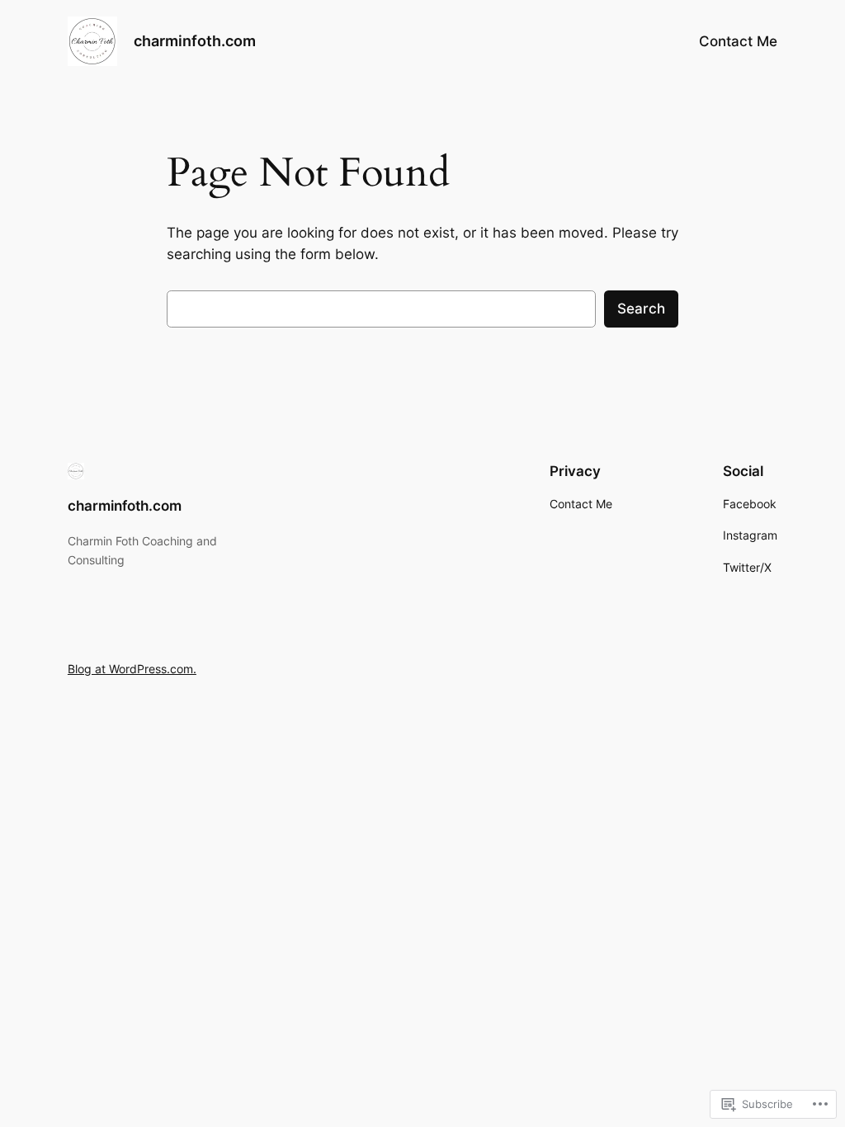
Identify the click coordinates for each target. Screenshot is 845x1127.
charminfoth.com (195, 41)
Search (641, 308)
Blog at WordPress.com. (132, 669)
